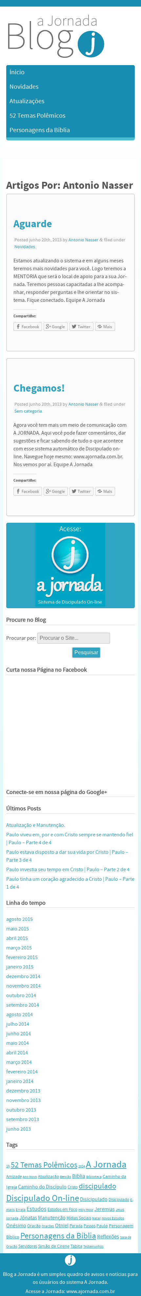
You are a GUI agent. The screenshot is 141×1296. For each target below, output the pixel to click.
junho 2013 (18, 1129)
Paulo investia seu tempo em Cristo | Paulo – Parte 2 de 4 (68, 870)
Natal (96, 1218)
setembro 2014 (22, 1005)
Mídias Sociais (79, 1218)
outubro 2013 (21, 1110)
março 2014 (19, 1062)
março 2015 (19, 948)
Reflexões (108, 1237)
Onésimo (16, 1226)
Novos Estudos (113, 1218)
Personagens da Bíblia (40, 130)
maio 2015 (17, 929)
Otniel (62, 1226)
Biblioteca (94, 1177)
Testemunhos (93, 1247)
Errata (21, 1210)
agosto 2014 (19, 1015)
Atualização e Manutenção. (35, 825)
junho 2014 (18, 1034)
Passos (89, 1226)
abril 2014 (17, 1053)
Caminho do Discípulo (42, 1187)
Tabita (76, 1246)
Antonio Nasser (83, 240)
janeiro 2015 (19, 967)
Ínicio (17, 72)
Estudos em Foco (62, 1209)
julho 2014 (17, 1024)
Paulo (102, 1226)
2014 (81, 1166)
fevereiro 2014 (22, 1072)
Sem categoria (28, 411)
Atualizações (27, 101)
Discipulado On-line (42, 1198)
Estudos (37, 1209)
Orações (48, 1226)
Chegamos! (39, 388)
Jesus (120, 1210)
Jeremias (104, 1209)
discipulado (97, 1186)
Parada (76, 1226)
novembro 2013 (23, 1100)
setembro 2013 (22, 1119)
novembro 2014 (23, 986)
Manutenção (52, 1218)
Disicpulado (119, 1199)
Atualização (48, 1176)
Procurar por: (21, 638)
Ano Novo (30, 1177)
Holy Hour (85, 1210)
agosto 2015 (19, 919)
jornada (12, 1218)
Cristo (73, 1187)
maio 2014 (17, 1043)
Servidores (27, 1246)
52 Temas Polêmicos (37, 115)
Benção (65, 1177)
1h (8, 1166)
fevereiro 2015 (22, 957)
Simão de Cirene (54, 1246)
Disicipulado (94, 1199)
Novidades (24, 86)
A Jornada (106, 1164)
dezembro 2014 (23, 976)
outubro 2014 (21, 995)
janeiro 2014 (19, 1081)
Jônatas (28, 1218)
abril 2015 (17, 938)
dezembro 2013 (23, 1091)
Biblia (78, 1176)
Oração (34, 1226)
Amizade (14, 1176)
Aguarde (32, 224)
